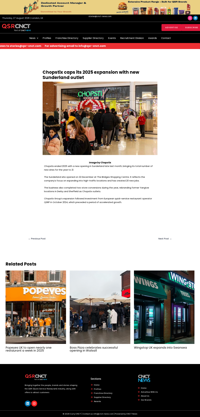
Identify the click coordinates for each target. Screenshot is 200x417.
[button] (33, 38)
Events (112, 38)
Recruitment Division (132, 38)
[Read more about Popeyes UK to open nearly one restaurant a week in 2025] (36, 307)
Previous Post (37, 238)
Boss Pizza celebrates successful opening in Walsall (94, 349)
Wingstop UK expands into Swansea (160, 348)
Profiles (47, 38)
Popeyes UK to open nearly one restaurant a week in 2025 (29, 349)
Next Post (165, 238)
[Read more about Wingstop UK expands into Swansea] (164, 307)
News (32, 38)
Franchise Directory (66, 38)
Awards (152, 38)
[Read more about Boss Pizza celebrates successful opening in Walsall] (100, 307)
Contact (166, 38)
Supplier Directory (93, 38)
